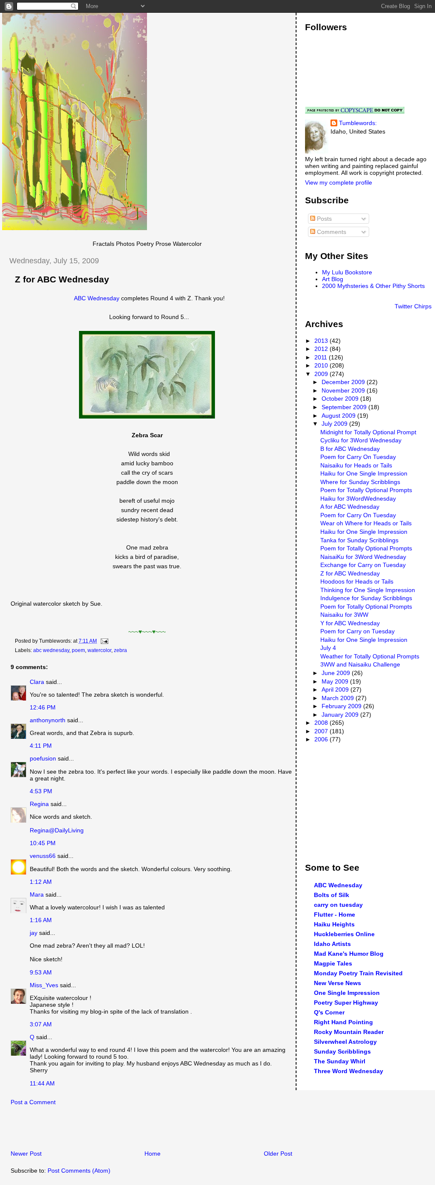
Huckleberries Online (344, 934)
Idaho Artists (332, 943)
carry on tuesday (338, 904)
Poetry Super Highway (346, 1002)
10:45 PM (43, 843)
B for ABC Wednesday (350, 448)
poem (78, 650)
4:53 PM (41, 791)
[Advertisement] (101, 1130)
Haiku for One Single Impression (363, 473)
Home (152, 1153)
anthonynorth (47, 720)
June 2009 (337, 672)
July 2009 (335, 423)
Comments (330, 231)
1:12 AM (41, 881)
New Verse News (337, 983)
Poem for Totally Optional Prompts (366, 490)
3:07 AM (41, 1024)
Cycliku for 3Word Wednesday (360, 440)
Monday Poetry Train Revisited (358, 973)
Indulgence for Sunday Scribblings (366, 598)
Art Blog (332, 279)
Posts (323, 218)
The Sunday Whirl (339, 1061)
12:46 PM (43, 707)
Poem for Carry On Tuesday (358, 456)
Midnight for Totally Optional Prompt (368, 432)
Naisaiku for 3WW (344, 614)
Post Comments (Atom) (79, 1170)
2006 (322, 739)
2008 (322, 722)
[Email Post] (103, 641)
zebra (120, 650)
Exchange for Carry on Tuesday (363, 564)
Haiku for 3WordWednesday (358, 498)
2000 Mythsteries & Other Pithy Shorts (373, 285)
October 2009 (341, 398)
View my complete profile (338, 182)
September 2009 (345, 407)
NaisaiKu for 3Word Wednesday (363, 556)
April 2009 (336, 689)
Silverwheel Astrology (345, 1041)
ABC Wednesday (96, 298)
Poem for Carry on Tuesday (357, 631)
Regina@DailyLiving (57, 830)
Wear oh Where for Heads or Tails (366, 523)
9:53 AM (41, 972)
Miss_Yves (44, 985)
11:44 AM (42, 1083)
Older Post (278, 1153)
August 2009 (339, 415)
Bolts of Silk (331, 895)
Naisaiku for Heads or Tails (356, 465)
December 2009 (344, 382)
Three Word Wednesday (348, 1071)
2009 (322, 373)
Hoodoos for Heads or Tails (356, 581)
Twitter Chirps (413, 306)
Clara (37, 681)
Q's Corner (329, 1012)
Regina (40, 803)
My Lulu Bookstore (347, 272)
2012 (322, 348)
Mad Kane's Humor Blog (349, 953)
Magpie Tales (333, 963)
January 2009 (341, 714)
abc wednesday (51, 650)
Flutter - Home (334, 914)
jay (33, 932)
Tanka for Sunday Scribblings (359, 540)
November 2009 (344, 390)
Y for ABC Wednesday (350, 623)
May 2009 (336, 681)
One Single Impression (347, 992)
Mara (37, 894)
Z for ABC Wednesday (62, 279)
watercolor (99, 650)
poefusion (43, 758)
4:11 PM (41, 745)
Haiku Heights (334, 924)
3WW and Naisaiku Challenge (360, 664)
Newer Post (26, 1153)
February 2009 (342, 706)
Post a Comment (33, 1102)
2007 (322, 731)
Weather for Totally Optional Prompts (369, 656)
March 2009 (339, 698)
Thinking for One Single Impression (367, 590)
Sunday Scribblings (342, 1051)
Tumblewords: (358, 123)
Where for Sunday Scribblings (360, 482)
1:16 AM (41, 920)
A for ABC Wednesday (349, 506)
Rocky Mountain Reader (349, 1031)
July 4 (328, 647)
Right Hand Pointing (343, 1022)
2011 (321, 357)
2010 (322, 365)
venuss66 (43, 855)
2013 (322, 340)
